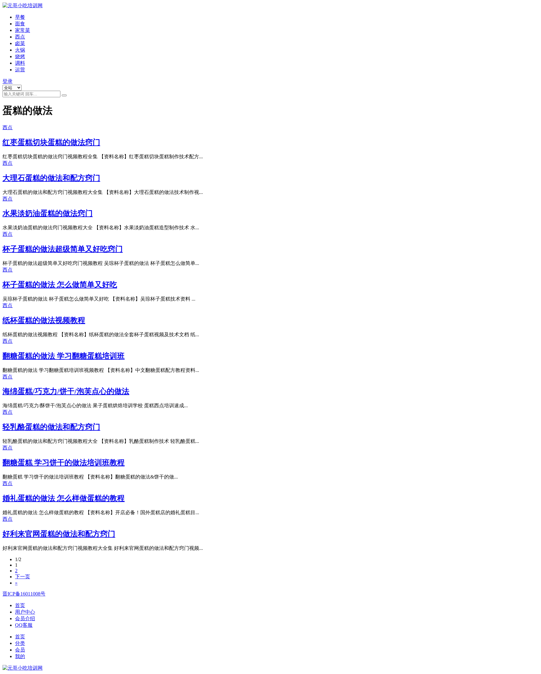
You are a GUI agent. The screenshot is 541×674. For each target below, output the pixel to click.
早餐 (20, 17)
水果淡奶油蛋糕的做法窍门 (48, 213)
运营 (20, 69)
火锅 (20, 50)
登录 (8, 81)
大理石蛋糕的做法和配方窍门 (51, 178)
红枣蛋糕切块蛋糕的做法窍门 (51, 142)
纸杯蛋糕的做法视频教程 (44, 320)
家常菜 (22, 30)
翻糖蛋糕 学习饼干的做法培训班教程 (64, 463)
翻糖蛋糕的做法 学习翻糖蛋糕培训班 (64, 356)
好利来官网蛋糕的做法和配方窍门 (59, 534)
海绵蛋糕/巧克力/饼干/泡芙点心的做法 (66, 391)
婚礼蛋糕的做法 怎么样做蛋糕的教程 (64, 498)
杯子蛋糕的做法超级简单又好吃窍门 (63, 249)
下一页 (22, 576)
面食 (20, 23)
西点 (20, 36)
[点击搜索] (64, 95)
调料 (20, 63)
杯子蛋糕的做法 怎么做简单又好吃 (60, 285)
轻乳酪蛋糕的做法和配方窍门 (51, 427)
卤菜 (20, 43)
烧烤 (20, 56)
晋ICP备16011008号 (24, 593)
